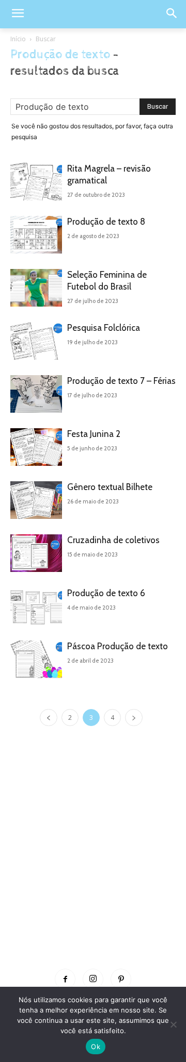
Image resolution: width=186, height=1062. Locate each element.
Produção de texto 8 (106, 221)
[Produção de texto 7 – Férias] (36, 394)
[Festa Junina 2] (36, 447)
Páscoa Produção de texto (117, 646)
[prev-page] (48, 717)
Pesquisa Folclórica (103, 328)
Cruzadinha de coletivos (113, 540)
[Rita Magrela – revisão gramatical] (36, 181)
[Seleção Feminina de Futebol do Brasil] (36, 288)
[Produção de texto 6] (36, 606)
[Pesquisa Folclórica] (36, 341)
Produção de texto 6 (106, 593)
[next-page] (134, 717)
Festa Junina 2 (93, 434)
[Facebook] (65, 979)
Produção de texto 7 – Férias (121, 381)
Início (18, 39)
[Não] (173, 1024)
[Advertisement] (93, 862)
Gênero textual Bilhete (109, 487)
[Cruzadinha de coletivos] (36, 553)
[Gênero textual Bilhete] (36, 500)
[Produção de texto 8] (36, 235)
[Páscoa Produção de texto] (36, 659)
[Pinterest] (121, 979)
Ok (95, 1046)
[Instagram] (93, 979)
